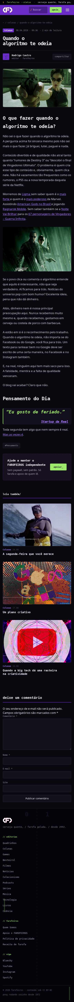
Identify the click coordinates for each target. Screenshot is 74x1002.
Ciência (7, 911)
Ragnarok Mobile (14, 209)
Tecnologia (10, 899)
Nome (6, 755)
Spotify (7, 977)
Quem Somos (10, 927)
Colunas (8, 30)
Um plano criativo (17, 612)
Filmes (7, 865)
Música (7, 894)
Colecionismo (11, 877)
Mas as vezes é (13, 434)
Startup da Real (54, 422)
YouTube (7, 966)
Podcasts (8, 882)
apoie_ (56, 10)
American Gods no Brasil (34, 204)
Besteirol (9, 860)
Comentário (10, 716)
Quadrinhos (10, 843)
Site (5, 782)
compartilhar (62, 56)
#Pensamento (11, 445)
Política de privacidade (18, 938)
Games (6, 854)
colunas (12, 22)
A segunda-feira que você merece (28, 554)
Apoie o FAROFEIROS (15, 933)
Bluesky (7, 960)
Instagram (9, 972)
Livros (7, 905)
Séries (7, 888)
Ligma (26, 194)
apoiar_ (58, 467)
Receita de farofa (14, 944)
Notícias (8, 871)
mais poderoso (36, 199)
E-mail (7, 769)
